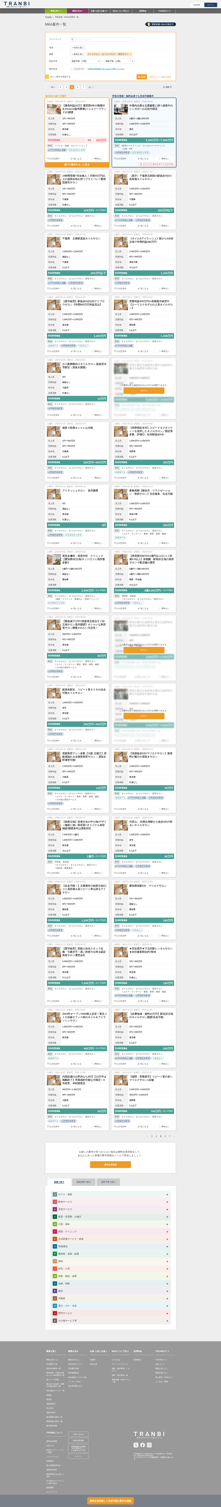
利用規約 (49, 1461)
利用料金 (137, 1360)
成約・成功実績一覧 (120, 1375)
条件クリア (155, 77)
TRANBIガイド (161, 1360)
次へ (91, 87)
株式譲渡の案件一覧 (54, 1417)
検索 (143, 77)
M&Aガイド (160, 1364)
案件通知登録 (51, 1426)
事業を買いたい (52, 1360)
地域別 (49, 1399)
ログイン (210, 5)
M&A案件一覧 (55, 24)
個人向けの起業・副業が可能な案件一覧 (55, 1385)
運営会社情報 (51, 1441)
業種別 (49, 1395)
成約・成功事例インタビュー (121, 1369)
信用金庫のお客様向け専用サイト (78, 1448)
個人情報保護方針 (53, 1465)
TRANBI (48, 17)
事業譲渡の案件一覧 (54, 1421)
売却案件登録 (73, 1368)
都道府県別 (50, 1404)
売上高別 (49, 1408)
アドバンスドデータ (120, 1364)
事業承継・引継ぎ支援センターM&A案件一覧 (55, 1374)
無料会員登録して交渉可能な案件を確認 (110, 1501)
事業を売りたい (74, 1360)
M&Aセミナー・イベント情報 (55, 1451)
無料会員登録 (110, 1165)
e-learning (116, 1360)
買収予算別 (50, 1412)
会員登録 (196, 5)
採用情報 (49, 1488)
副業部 (92, 1360)
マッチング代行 (74, 1382)
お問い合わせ (78, 1434)
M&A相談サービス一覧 (55, 1391)
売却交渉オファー (75, 1364)
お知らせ (49, 1446)
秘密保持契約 (51, 1470)
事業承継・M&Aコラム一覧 (121, 1381)
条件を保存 (166, 77)
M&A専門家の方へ (75, 1386)
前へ (53, 87)
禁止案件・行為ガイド (164, 1377)
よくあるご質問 (161, 1382)
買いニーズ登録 (52, 1380)
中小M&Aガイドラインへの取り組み (55, 1482)
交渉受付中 (79, 69)
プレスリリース (52, 1457)
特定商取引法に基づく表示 (55, 1475)
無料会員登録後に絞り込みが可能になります (106, 69)
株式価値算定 (73, 1373)
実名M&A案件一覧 (53, 1368)
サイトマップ (51, 1492)
